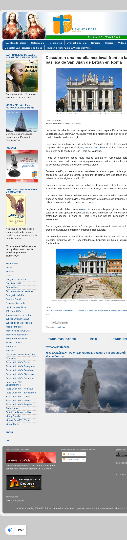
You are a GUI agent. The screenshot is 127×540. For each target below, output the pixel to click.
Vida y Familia (13, 416)
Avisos (9, 267)
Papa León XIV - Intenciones (21, 392)
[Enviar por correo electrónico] (54, 322)
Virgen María (12, 424)
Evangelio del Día (76, 43)
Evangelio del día (15, 295)
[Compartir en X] (60, 322)
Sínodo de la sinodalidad (19, 412)
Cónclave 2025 (13, 283)
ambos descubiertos (96, 147)
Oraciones (11, 358)
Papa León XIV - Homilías (19, 389)
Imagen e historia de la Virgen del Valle (69, 47)
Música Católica (14, 342)
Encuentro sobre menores (19, 291)
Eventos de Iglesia (15, 43)
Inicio (93, 339)
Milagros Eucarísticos (17, 338)
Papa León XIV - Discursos (20, 374)
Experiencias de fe (15, 303)
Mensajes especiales (17, 334)
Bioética (10, 271)
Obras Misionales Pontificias (20, 354)
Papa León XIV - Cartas (18, 362)
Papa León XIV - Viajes (18, 400)
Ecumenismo (12, 287)
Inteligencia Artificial (16, 307)
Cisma (9, 275)
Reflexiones (55, 43)
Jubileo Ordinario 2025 (18, 319)
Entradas (70, 454)
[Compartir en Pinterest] (66, 322)
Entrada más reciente (60, 339)
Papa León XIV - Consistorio (20, 370)
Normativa (11, 346)
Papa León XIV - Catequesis (20, 366)
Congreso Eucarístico (17, 279)
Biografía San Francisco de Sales (23, 47)
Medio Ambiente (14, 327)
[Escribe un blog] (57, 322)
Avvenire (86, 209)
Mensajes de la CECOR (18, 331)
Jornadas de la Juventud (19, 315)
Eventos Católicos (15, 299)
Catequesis (37, 43)
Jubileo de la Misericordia (19, 323)
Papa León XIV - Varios (18, 396)
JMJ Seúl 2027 (13, 311)
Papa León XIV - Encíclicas (20, 378)
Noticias (96, 43)
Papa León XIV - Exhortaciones (14, 383)
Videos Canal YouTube (18, 420)
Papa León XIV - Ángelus (19, 404)
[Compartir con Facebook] (63, 322)
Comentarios (72, 459)
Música (109, 43)
